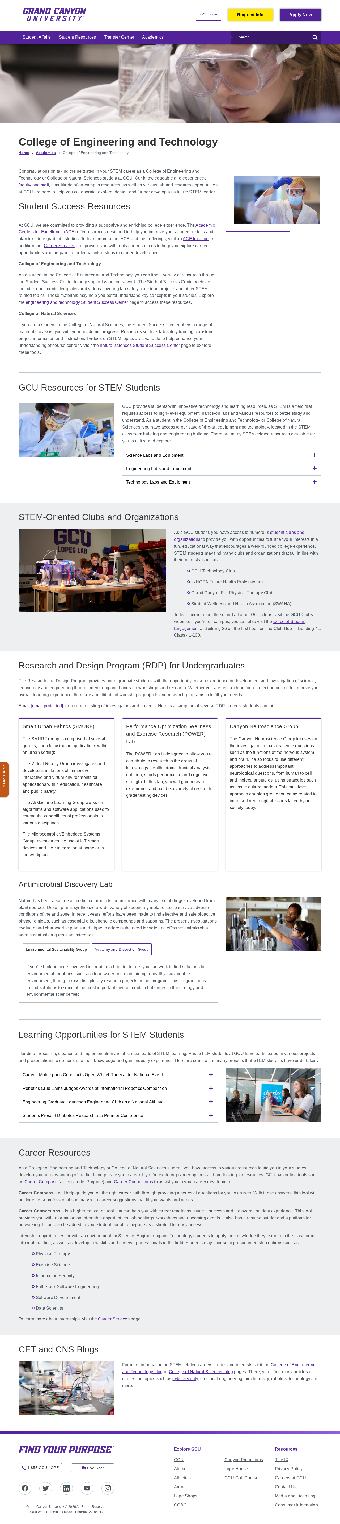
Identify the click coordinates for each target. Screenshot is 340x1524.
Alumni (181, 1469)
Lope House (236, 1469)
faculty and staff (34, 185)
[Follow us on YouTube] (87, 1488)
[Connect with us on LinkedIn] (66, 1488)
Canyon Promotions (243, 1459)
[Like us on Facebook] (25, 1488)
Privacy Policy (289, 1469)
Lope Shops (185, 1496)
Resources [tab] (286, 1449)
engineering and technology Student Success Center (77, 302)
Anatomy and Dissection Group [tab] (122, 949)
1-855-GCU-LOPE (43, 1467)
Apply (305, 16)
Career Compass (40, 1182)
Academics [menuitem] (46, 153)
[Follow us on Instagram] (107, 1488)
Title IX (281, 1459)
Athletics (182, 1478)
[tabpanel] (118, 983)
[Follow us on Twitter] (45, 1488)
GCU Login (210, 16)
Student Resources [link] (77, 37)
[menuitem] (37, 37)
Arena (180, 1487)
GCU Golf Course (241, 1478)
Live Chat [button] (95, 1468)
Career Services (59, 245)
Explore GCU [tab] (187, 1449)
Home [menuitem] (24, 153)
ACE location (196, 238)
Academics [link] (153, 37)
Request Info (250, 15)
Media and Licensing (295, 1496)
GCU (179, 1459)
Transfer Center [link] (119, 37)
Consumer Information (296, 1505)
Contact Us (285, 1487)
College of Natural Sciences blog (201, 1371)
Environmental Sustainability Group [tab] (56, 949)
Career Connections (133, 1182)
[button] (221, 455)
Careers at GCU (290, 1478)
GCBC (180, 1505)
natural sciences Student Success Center (140, 345)
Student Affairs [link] (37, 37)
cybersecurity (185, 1378)
